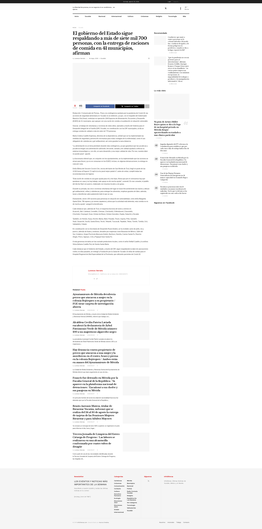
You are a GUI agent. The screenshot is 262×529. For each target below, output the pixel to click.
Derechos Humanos (117, 494)
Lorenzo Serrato (80, 58)
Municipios (131, 483)
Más (184, 16)
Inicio (77, 16)
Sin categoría (132, 502)
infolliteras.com (82, 522)
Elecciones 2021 (118, 501)
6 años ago (173, 52)
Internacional (116, 16)
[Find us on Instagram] (173, 8)
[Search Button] (188, 1)
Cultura (130, 16)
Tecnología (172, 16)
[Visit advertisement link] (131, 24)
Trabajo (89, 1)
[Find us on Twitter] (166, 8)
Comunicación (119, 486)
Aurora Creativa (104, 522)
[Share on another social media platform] (147, 106)
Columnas (144, 16)
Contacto (95, 1)
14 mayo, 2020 (93, 58)
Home (74, 27)
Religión (159, 16)
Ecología (117, 498)
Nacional (102, 16)
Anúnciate (83, 1)
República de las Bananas (132, 499)
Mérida (129, 480)
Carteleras (118, 480)
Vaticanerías (131, 508)
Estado (116, 509)
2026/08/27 (90, 365)
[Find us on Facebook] (162, 8)
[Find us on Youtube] (169, 8)
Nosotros (75, 1)
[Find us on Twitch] (176, 8)
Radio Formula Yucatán (132, 492)
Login (169, 1)
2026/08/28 (91, 310)
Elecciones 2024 (118, 506)
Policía (129, 488)
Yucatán (88, 16)
